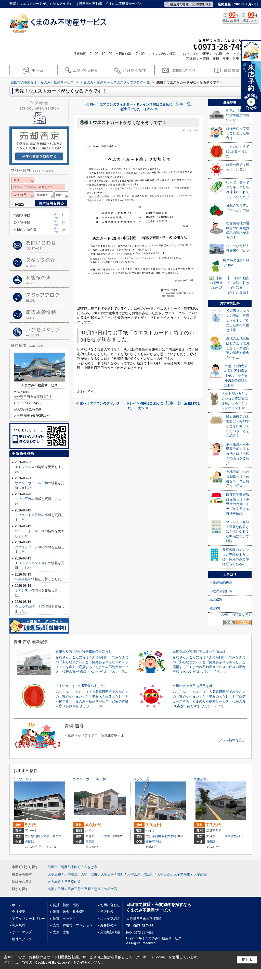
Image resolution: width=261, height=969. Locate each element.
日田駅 (90, 842)
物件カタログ (22, 939)
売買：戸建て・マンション (73, 925)
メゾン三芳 (23, 499)
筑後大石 (110, 889)
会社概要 (18, 912)
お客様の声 (108, 925)
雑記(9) (215, 608)
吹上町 (149, 874)
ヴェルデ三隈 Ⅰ (28, 606)
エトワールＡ (25, 467)
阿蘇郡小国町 (71, 867)
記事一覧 (183, 104)
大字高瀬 (200, 874)
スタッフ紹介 (110, 918)
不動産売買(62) (221, 582)
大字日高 (163, 874)
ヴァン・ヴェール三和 (31, 483)
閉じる (247, 960)
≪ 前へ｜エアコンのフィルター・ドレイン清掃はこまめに (129, 104)
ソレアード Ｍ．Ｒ (30, 531)
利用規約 (18, 925)
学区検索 (106, 912)
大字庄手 (107, 874)
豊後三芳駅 (153, 842)
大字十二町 (89, 874)
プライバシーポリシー (28, 918)
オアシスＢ (23, 590)
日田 (61, 889)
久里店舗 (21, 579)
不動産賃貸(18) (221, 591)
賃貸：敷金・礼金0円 (68, 912)
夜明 (87, 889)
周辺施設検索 (110, 932)
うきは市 (90, 867)
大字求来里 (182, 874)
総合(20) (216, 599)
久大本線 (54, 882)
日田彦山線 (72, 882)
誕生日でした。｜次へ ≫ (139, 109)
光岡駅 (29, 842)
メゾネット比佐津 (28, 515)
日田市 (38, 836)
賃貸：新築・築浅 (66, 905)
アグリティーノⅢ (28, 547)
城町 (120, 874)
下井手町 (170, 836)
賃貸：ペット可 (64, 918)
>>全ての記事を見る (236, 615)
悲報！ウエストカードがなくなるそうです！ (123, 122)
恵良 (97, 889)
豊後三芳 (74, 889)
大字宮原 (133, 874)
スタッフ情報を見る (230, 740)
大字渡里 (231, 836)
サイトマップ (22, 932)
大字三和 (49, 836)
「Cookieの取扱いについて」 (52, 962)
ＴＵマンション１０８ (31, 563)
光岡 (51, 889)
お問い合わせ (110, 905)
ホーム (17, 905)
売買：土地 (61, 932)
